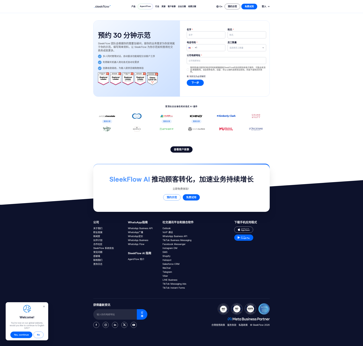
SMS (164, 252)
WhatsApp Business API (140, 228)
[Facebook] (96, 325)
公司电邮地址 (194, 55)
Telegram (167, 271)
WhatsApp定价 (135, 236)
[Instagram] (106, 325)
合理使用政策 (218, 324)
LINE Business (169, 279)
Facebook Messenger (173, 244)
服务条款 (231, 324)
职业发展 (97, 232)
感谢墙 (96, 256)
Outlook (166, 228)
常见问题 (97, 252)
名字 (190, 29)
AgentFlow (145, 6)
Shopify (166, 256)
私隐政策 (243, 324)
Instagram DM (169, 248)
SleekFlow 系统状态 (103, 248)
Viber (165, 275)
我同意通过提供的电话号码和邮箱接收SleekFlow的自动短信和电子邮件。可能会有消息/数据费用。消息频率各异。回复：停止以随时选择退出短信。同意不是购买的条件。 (227, 69)
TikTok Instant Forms (173, 287)
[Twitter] (124, 325)
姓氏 (231, 29)
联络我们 (97, 260)
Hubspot (166, 260)
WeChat (166, 268)
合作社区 (97, 244)
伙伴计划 (97, 240)
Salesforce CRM (171, 264)
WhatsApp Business (138, 240)
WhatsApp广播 (135, 232)
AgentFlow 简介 (136, 259)
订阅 (142, 314)
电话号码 (192, 42)
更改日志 (97, 264)
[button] (189, 47)
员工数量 (232, 42)
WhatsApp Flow (136, 244)
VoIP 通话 (167, 232)
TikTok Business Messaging (176, 240)
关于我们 (97, 228)
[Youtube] (134, 325)
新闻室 (96, 236)
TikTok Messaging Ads (174, 283)
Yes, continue (21, 335)
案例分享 (107, 121)
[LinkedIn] (115, 325)
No (38, 335)
